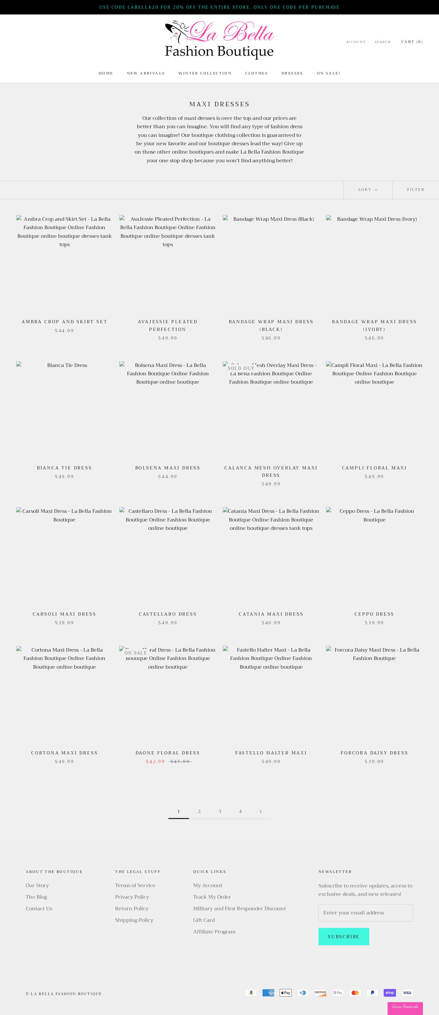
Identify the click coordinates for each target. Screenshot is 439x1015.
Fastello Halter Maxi (271, 753)
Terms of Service (135, 885)
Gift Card (204, 920)
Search (383, 42)
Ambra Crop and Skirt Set (64, 321)
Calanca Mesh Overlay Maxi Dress (271, 471)
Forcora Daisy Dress (374, 753)
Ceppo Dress (374, 614)
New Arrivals (146, 73)
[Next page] (261, 811)
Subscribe (344, 936)
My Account (207, 885)
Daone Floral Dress (168, 753)
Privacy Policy (132, 897)
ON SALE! (328, 73)
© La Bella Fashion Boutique (64, 994)
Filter (416, 189)
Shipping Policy (134, 920)
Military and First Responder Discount (239, 909)
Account (356, 42)
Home (106, 73)
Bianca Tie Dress (64, 468)
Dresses (292, 73)
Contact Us (39, 909)
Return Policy (131, 909)
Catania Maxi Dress (271, 614)
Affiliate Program (214, 932)
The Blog (36, 897)
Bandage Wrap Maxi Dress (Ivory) (374, 325)
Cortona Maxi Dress (64, 753)
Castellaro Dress (168, 614)
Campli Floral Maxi (374, 468)
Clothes (256, 73)
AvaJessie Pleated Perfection (168, 325)
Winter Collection (205, 73)
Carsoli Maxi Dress (64, 614)
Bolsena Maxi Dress (168, 468)
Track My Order (212, 897)
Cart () (412, 42)
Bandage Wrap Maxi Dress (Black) (271, 325)
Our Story (37, 885)
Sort (365, 189)
